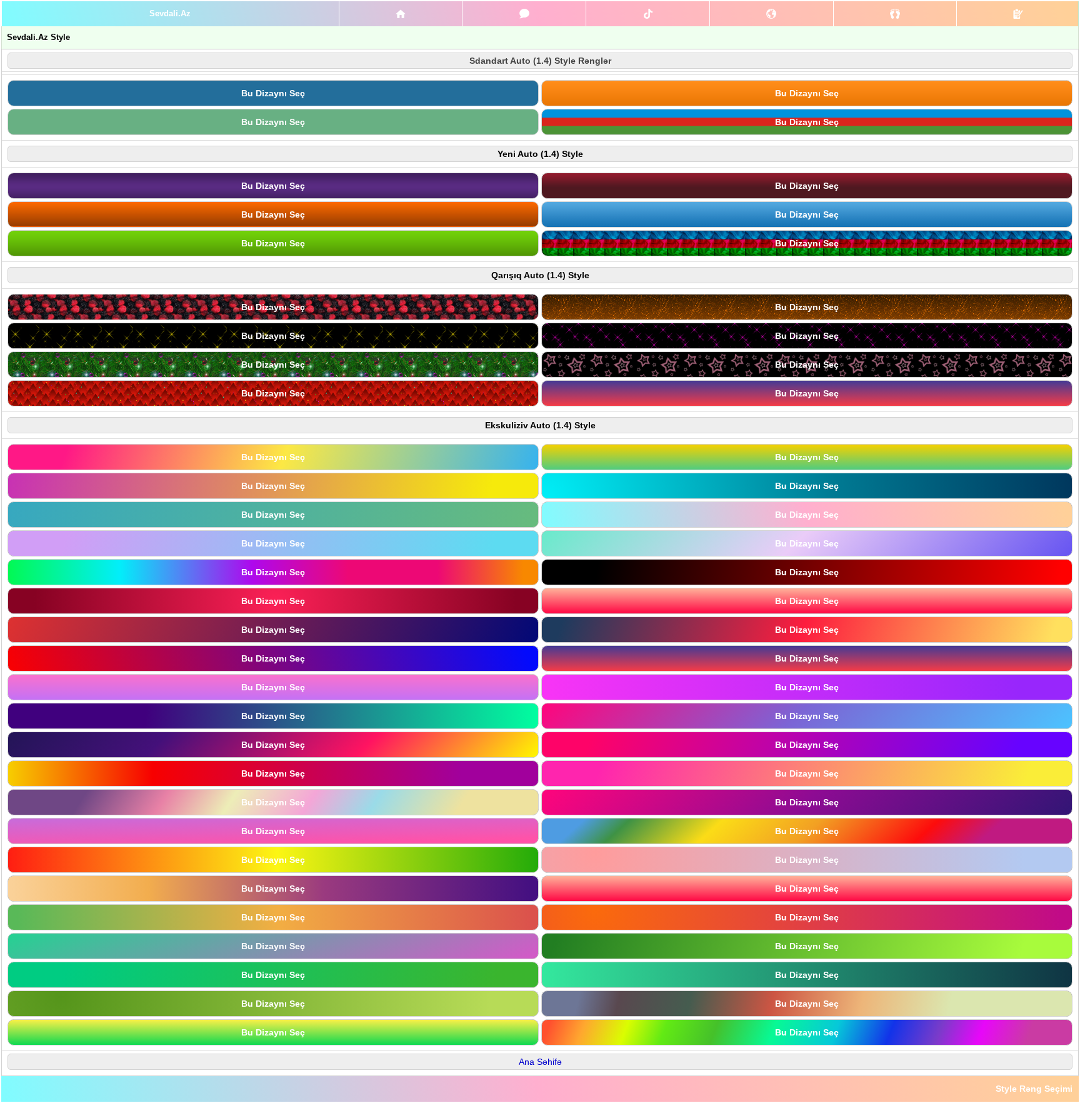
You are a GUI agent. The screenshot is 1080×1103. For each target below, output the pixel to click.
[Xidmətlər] (400, 13)
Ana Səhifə (540, 1062)
